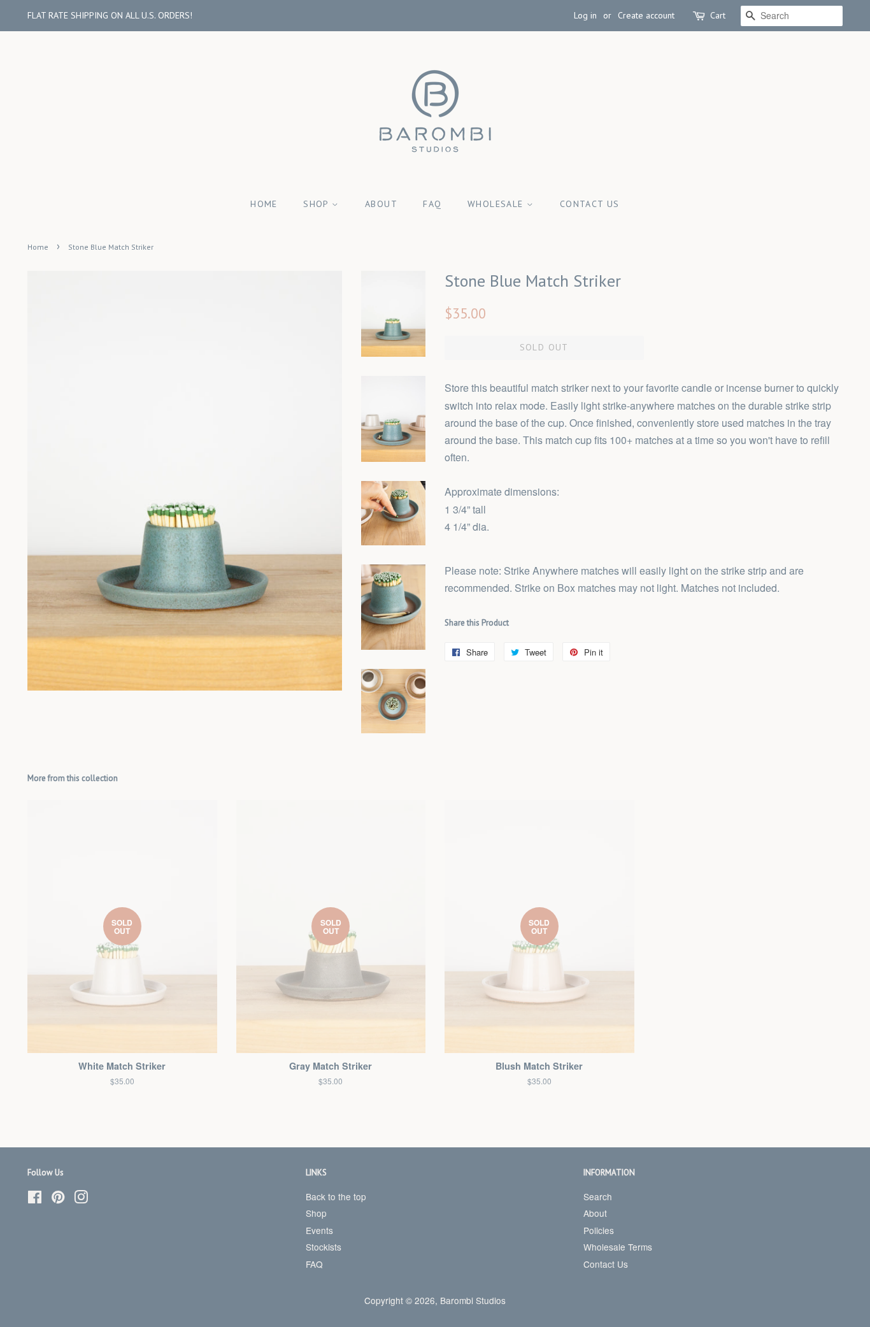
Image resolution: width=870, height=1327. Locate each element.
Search (597, 1196)
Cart (717, 15)
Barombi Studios (473, 1300)
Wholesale (497, 204)
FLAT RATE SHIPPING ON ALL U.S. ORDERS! (109, 15)
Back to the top (336, 1196)
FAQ (432, 204)
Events (319, 1230)
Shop (317, 204)
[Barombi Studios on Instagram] (81, 1199)
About (381, 204)
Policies (598, 1230)
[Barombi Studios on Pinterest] (58, 1199)
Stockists (323, 1246)
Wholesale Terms (617, 1246)
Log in (585, 15)
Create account (646, 15)
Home (264, 204)
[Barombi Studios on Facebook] (34, 1199)
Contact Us (590, 204)
